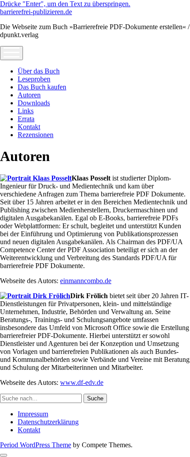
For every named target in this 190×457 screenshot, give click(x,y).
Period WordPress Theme (35, 445)
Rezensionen (35, 134)
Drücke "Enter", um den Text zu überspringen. (65, 4)
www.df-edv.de (81, 382)
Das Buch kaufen (42, 87)
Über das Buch (39, 71)
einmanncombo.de (85, 280)
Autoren (29, 95)
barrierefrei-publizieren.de (36, 11)
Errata (26, 119)
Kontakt (29, 127)
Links (26, 111)
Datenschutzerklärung (48, 422)
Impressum (33, 414)
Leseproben (34, 79)
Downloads (34, 103)
